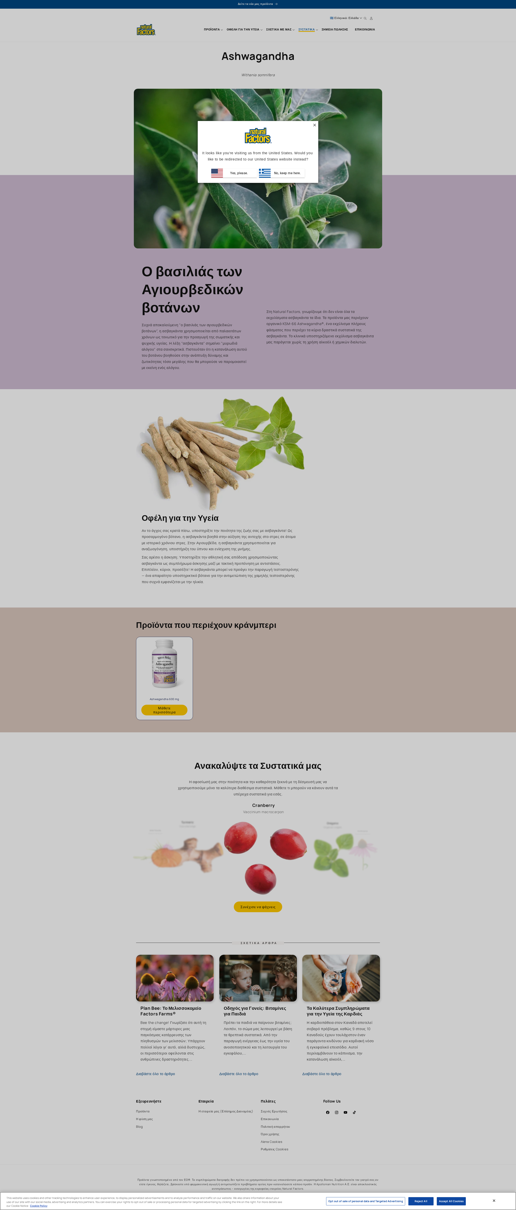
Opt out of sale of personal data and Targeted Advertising (365, 1201)
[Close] (494, 1200)
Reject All (421, 1201)
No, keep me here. (287, 173)
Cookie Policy (38, 1206)
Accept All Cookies (451, 1201)
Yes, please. (239, 173)
